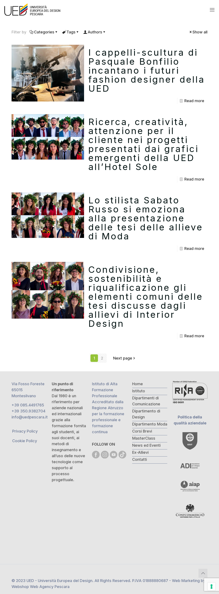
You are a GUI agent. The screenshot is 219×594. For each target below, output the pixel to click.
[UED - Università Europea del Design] (32, 9)
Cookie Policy (24, 441)
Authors (95, 32)
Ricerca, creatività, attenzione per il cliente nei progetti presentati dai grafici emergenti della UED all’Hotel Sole (143, 144)
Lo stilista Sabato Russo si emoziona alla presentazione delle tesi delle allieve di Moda (145, 218)
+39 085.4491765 (28, 405)
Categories (44, 32)
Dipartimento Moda (149, 424)
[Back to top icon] (202, 573)
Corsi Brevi (142, 431)
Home (137, 384)
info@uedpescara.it (30, 417)
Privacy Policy (25, 431)
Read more (194, 101)
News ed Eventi (146, 445)
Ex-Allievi (140, 452)
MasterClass (143, 438)
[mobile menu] (212, 9)
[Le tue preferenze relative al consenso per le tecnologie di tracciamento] (211, 586)
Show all (199, 32)
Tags (71, 32)
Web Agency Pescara (50, 586)
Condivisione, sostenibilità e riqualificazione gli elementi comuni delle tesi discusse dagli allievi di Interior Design (145, 296)
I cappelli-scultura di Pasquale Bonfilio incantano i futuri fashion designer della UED (146, 70)
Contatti (139, 459)
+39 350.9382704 (28, 411)
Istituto (138, 391)
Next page (122, 358)
